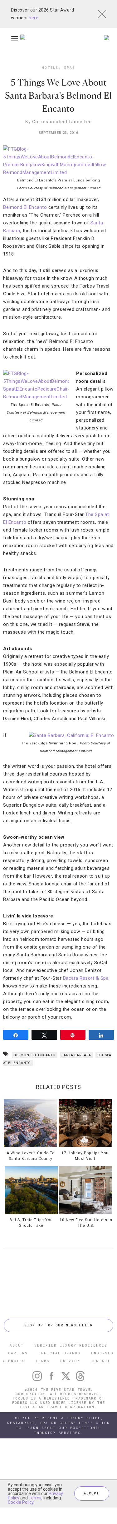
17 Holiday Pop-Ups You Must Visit (85, 1156)
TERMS (43, 1360)
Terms (35, 1497)
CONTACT (100, 1360)
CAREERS (18, 1353)
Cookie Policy (20, 1502)
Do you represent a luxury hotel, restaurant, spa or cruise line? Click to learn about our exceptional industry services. (58, 1425)
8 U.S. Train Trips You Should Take (31, 1223)
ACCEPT (92, 1493)
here (33, 17)
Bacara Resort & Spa (86, 978)
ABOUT (17, 1345)
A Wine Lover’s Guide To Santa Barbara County (31, 1156)
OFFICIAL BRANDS (59, 1353)
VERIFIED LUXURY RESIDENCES (70, 1345)
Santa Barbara (76, 1055)
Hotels (50, 67)
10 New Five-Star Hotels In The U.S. (86, 1223)
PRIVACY (70, 1360)
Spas (69, 67)
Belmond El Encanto (25, 207)
